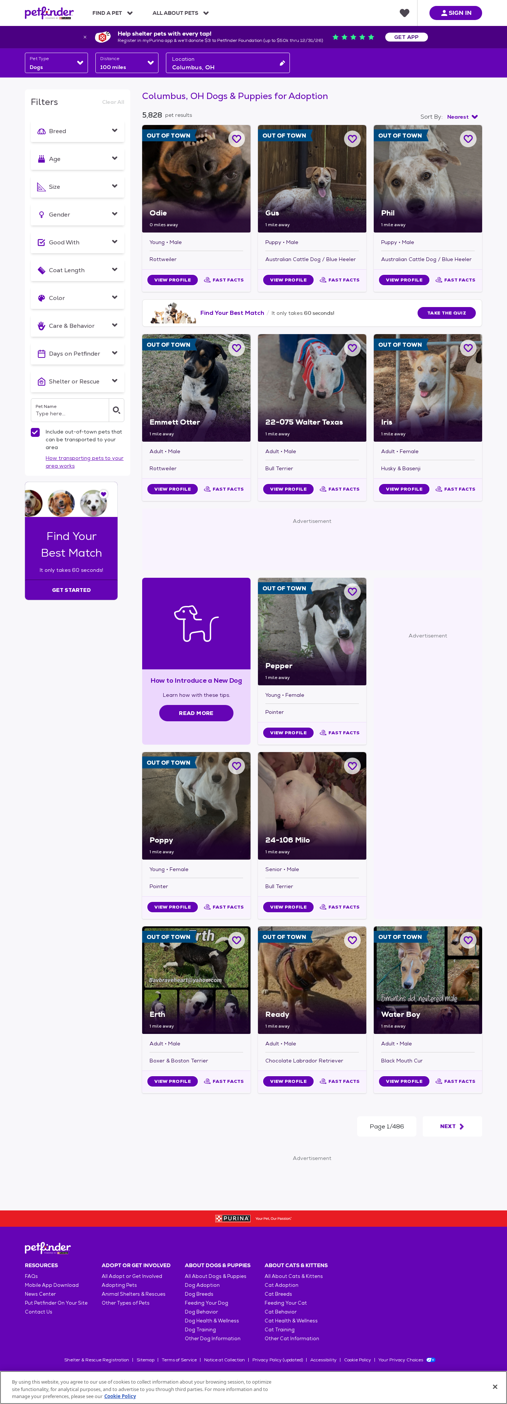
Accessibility (323, 1360)
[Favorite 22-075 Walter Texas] (352, 348)
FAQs (31, 1276)
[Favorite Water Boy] (468, 940)
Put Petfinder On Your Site (56, 1303)
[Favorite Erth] (236, 940)
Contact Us (38, 1312)
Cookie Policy (357, 1360)
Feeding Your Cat (286, 1303)
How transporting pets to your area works (85, 462)
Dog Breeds (199, 1294)
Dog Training (200, 1329)
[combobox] (56, 63)
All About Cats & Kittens (294, 1276)
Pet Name (46, 406)
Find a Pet (107, 13)
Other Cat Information (292, 1338)
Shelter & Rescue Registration (96, 1360)
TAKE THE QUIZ (446, 313)
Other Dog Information (213, 1338)
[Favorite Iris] (468, 348)
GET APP (406, 37)
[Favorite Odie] (236, 139)
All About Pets (175, 13)
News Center (40, 1294)
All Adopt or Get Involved (132, 1276)
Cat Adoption (281, 1285)
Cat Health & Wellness (291, 1321)
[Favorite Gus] (352, 139)
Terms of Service (179, 1360)
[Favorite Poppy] (236, 766)
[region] (253, 1387)
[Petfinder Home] (49, 13)
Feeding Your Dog (206, 1303)
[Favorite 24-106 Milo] (352, 766)
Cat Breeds (278, 1294)
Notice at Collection (224, 1360)
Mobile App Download (52, 1285)
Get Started (71, 590)
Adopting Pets (119, 1285)
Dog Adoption (202, 1285)
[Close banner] (85, 37)
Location (183, 59)
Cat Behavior (281, 1312)
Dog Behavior (201, 1312)
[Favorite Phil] (468, 139)
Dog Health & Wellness (212, 1321)
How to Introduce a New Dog (196, 680)
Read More (196, 713)
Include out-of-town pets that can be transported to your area (84, 439)
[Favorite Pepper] (352, 592)
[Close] (495, 1386)
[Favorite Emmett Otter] (236, 348)
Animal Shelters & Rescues (134, 1294)
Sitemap (145, 1360)
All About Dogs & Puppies (215, 1276)
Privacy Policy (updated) (277, 1360)
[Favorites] (405, 13)
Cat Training (280, 1329)
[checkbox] (35, 432)
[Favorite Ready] (352, 940)
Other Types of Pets (126, 1303)
